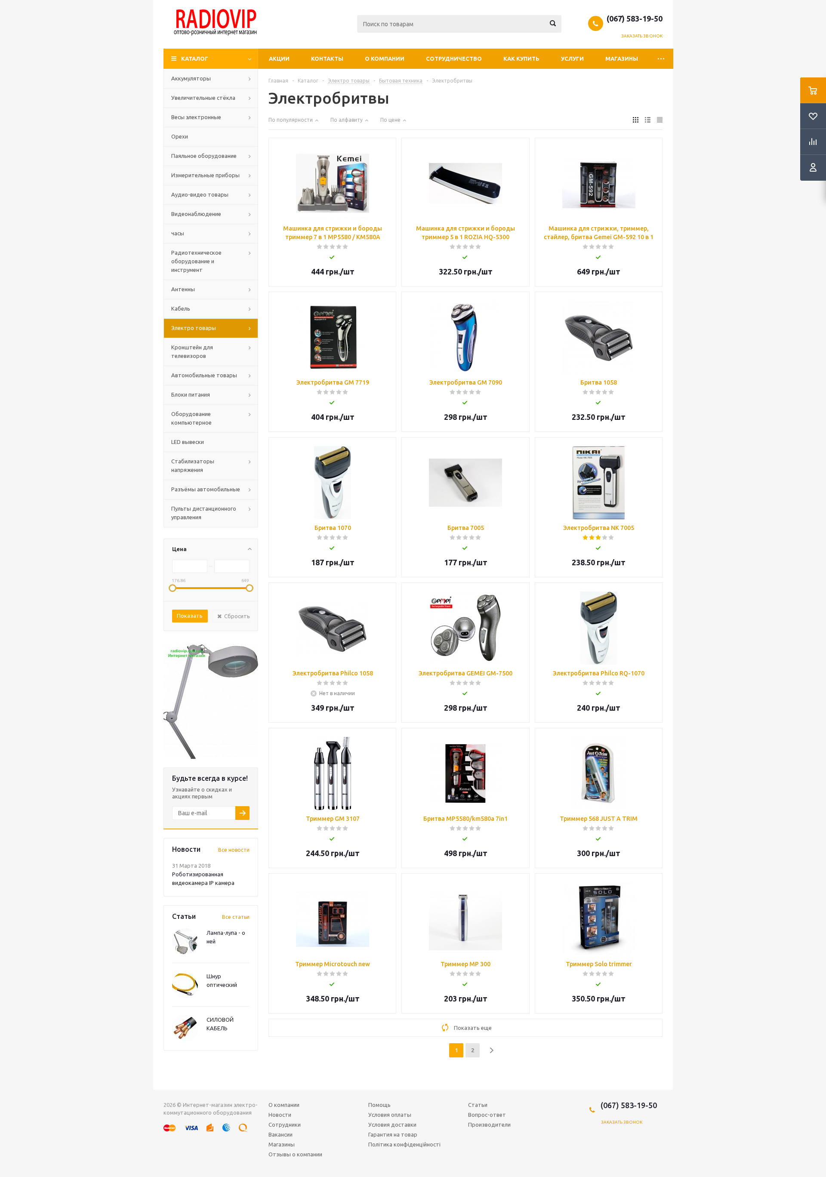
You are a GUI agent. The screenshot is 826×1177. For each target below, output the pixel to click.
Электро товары (193, 328)
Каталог (194, 58)
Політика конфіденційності (404, 1144)
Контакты (327, 58)
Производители (489, 1125)
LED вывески (187, 442)
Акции (279, 58)
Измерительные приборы (205, 175)
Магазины (621, 58)
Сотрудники (284, 1125)
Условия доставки (392, 1125)
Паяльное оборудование (204, 156)
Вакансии (280, 1134)
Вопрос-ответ (487, 1115)
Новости (279, 1115)
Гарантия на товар (392, 1134)
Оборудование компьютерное (191, 418)
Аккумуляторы (191, 78)
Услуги (572, 58)
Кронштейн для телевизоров (192, 351)
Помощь (379, 1105)
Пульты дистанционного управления (203, 512)
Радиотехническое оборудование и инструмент (196, 261)
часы (177, 233)
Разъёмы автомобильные (205, 489)
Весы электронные (196, 117)
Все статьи (236, 917)
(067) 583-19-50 (635, 18)
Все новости (234, 850)
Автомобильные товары (204, 375)
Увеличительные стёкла (203, 98)
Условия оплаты (389, 1115)
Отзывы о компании (295, 1154)
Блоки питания (190, 394)
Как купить (521, 58)
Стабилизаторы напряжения (192, 465)
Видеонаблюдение (196, 214)
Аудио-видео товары (199, 194)
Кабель (180, 308)
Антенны (183, 289)
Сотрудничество (454, 58)
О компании (384, 58)
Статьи (477, 1105)
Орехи (179, 136)
